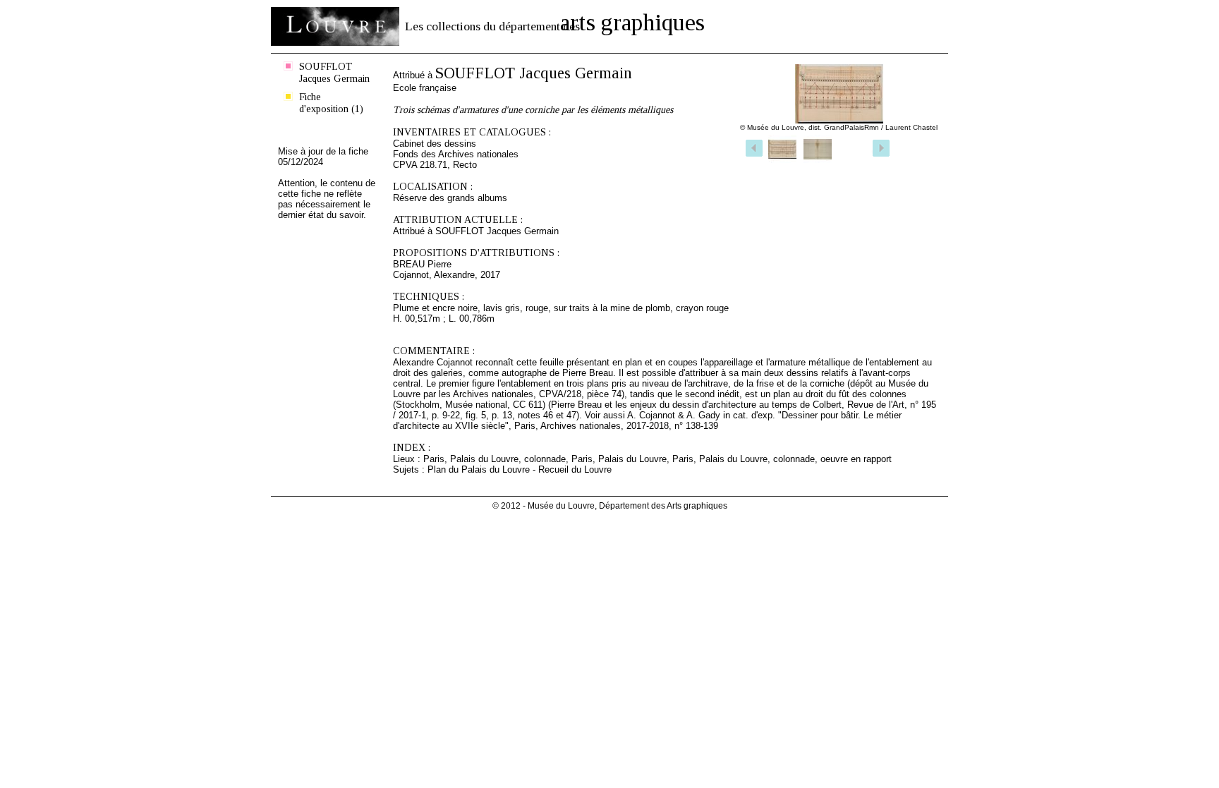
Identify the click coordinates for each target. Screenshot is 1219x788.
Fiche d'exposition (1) (331, 102)
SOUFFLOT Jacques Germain (334, 72)
